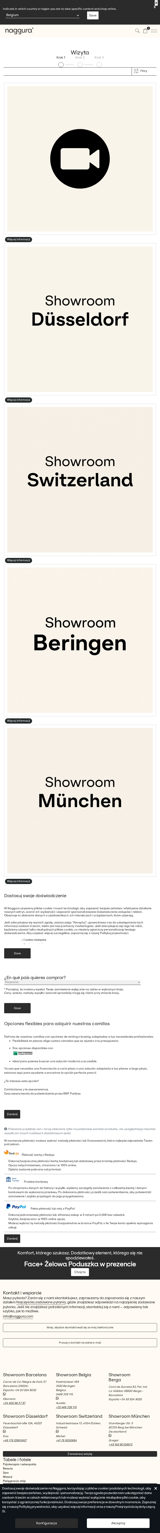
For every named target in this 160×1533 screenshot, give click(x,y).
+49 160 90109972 (120, 1444)
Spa (6, 1472)
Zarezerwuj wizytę (80, 1454)
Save (92, 15)
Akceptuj (118, 1523)
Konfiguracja (46, 1523)
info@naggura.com (18, 1316)
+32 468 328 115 (66, 1407)
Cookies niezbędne (34, 939)
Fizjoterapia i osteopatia (19, 1464)
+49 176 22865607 (15, 1440)
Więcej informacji (18, 239)
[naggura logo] (16, 31)
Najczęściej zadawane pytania (41, 1302)
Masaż (7, 1477)
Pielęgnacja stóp (14, 1481)
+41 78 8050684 (66, 1440)
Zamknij (12, 1114)
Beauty (8, 1468)
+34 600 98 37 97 (14, 1403)
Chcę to (80, 1272)
